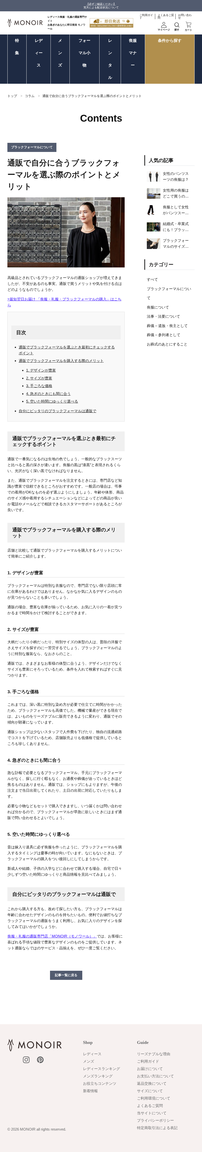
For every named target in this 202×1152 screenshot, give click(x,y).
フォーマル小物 (84, 52)
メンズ (60, 52)
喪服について (158, 307)
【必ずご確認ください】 (101, 3)
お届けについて (150, 1069)
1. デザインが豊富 (41, 370)
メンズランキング (98, 1076)
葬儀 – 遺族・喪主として (167, 326)
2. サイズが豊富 (39, 378)
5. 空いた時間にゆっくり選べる (52, 401)
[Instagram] (26, 1059)
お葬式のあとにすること (167, 344)
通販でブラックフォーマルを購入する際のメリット (61, 361)
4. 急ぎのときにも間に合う (48, 394)
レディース (39, 52)
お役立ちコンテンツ (99, 1083)
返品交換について (152, 1083)
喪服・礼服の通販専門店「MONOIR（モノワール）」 (52, 936)
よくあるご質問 (166, 16)
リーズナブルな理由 (153, 1054)
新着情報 (90, 1091)
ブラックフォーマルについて (169, 293)
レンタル (110, 59)
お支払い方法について (155, 1076)
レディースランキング (101, 1069)
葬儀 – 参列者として (163, 335)
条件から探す (170, 40)
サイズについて (150, 1091)
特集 (17, 46)
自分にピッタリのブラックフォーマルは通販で (57, 411)
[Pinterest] (40, 1059)
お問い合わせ (185, 16)
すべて (152, 279)
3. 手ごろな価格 (39, 386)
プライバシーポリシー (155, 1120)
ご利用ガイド (146, 16)
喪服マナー (133, 52)
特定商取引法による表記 (157, 1128)
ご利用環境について (153, 1098)
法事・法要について (163, 316)
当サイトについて (152, 1113)
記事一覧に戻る (66, 975)
